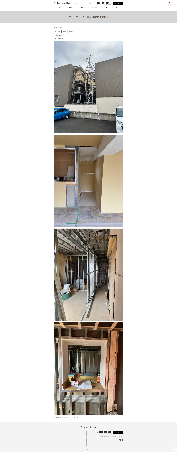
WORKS (83, 7)
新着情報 (65, 31)
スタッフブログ (58, 31)
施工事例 (71, 31)
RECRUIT (121, 443)
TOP (60, 7)
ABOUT (71, 7)
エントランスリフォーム (90, 449)
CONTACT (115, 443)
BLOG (105, 7)
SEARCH (94, 7)
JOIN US (117, 7)
